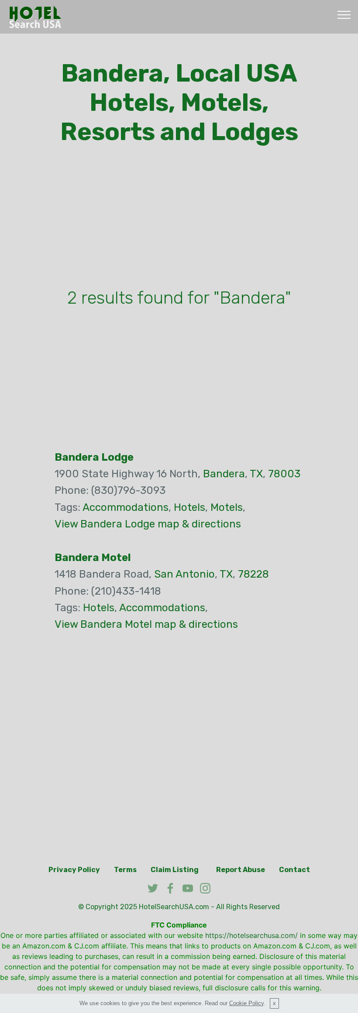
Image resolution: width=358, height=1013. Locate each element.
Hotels (189, 507)
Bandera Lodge (94, 457)
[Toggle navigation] (344, 14)
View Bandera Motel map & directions (146, 624)
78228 (253, 574)
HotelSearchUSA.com (174, 907)
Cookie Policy (246, 1003)
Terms (125, 870)
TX (256, 474)
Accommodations (126, 507)
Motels (226, 507)
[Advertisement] (179, 218)
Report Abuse (240, 870)
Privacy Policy (74, 870)
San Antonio (184, 574)
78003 (284, 474)
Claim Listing (175, 870)
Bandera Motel (93, 557)
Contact (294, 870)
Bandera (224, 474)
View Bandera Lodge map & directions (148, 524)
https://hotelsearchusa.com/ (251, 935)
